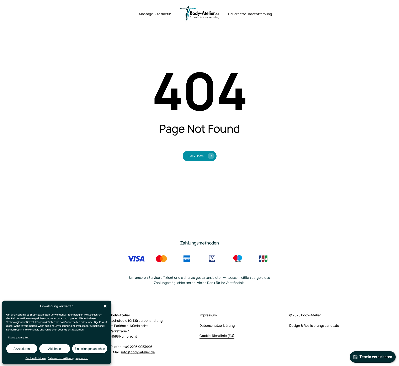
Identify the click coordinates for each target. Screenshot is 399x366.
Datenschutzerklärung (61, 358)
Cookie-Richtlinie (36, 358)
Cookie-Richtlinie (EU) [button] (217, 335)
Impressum (82, 358)
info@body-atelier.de (138, 352)
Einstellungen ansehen (89, 348)
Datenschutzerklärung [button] (217, 325)
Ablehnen (54, 348)
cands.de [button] (332, 325)
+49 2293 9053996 (137, 346)
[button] (105, 306)
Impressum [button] (208, 315)
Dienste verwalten (18, 337)
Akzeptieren (22, 348)
